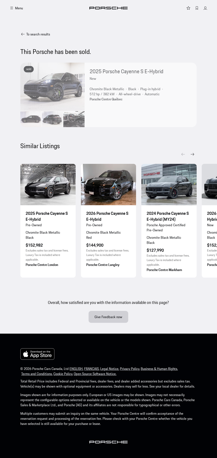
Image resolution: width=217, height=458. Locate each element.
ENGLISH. (76, 368)
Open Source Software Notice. (95, 373)
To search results (38, 34)
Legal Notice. (109, 368)
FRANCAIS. (91, 368)
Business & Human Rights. (159, 368)
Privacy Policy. (130, 368)
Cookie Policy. (63, 373)
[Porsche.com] (108, 8)
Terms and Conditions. (37, 373)
